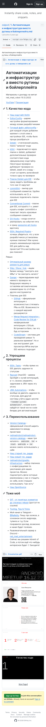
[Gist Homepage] (15, 4)
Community (37, 712)
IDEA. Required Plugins (20, 231)
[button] (35, 39)
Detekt (13, 143)
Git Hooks (14, 218)
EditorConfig (16, 118)
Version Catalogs (18, 423)
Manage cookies (29, 714)
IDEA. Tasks (15, 365)
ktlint (12, 149)
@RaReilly (14, 515)
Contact (19, 714)
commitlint (15, 188)
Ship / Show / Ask (18, 268)
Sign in (29, 4)
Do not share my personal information (23, 717)
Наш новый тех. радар (21, 457)
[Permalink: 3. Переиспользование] (4, 416)
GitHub (17, 298)
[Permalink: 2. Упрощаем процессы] (4, 357)
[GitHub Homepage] (15, 720)
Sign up (39, 4)
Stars (36, 45)
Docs (12, 714)
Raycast (13, 375)
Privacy (14, 712)
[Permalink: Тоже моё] (4, 493)
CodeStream (20, 334)
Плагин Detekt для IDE (21, 179)
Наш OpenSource (18, 487)
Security (22, 712)
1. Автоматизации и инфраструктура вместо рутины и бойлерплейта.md (17, 28)
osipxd (5, 25)
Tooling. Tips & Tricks (20, 509)
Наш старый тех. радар (21, 453)
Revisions (21, 45)
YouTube (10, 102)
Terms (7, 712)
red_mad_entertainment (21, 536)
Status (28, 712)
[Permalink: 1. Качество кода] (4, 108)
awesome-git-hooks (27, 225)
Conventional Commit (20, 203)
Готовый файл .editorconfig (23, 127)
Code (8, 45)
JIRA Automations (18, 390)
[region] (23, 308)
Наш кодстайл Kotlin (20, 115)
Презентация (22, 102)
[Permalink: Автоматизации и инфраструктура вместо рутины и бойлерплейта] (4, 80)
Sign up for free (12, 696)
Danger (13, 277)
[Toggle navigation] (3, 4)
